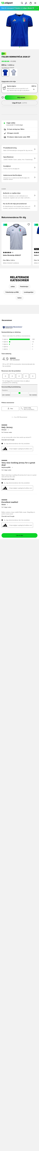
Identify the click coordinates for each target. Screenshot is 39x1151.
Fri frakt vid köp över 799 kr (15, 129)
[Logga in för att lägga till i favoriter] (3, 97)
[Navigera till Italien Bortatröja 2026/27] (13, 72)
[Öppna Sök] (22, 3)
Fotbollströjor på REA (12, 292)
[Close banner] (37, 8)
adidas (13, 286)
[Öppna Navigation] (35, 3)
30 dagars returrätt (13, 133)
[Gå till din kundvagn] (30, 3)
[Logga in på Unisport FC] (26, 3)
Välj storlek (21, 97)
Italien (19, 298)
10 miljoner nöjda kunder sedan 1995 (18, 137)
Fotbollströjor (24, 286)
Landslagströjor (28, 292)
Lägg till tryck (19, 103)
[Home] (7, 3)
